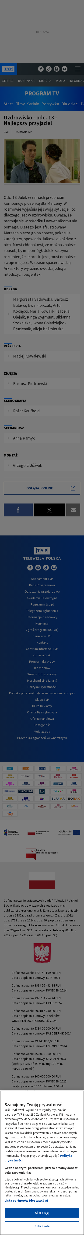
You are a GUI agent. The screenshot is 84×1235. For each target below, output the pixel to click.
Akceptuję (42, 1213)
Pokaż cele (42, 1226)
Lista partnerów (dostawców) (26, 1201)
